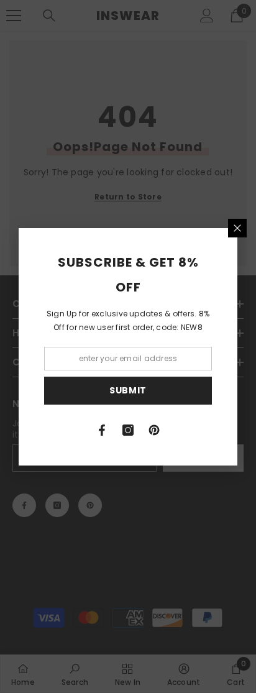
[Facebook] (102, 430)
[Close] (237, 228)
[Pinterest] (154, 430)
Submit (128, 390)
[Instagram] (128, 430)
